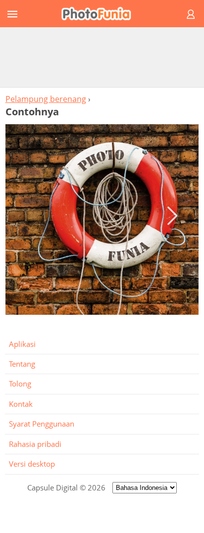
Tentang (22, 364)
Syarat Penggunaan (41, 424)
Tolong (20, 383)
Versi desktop (32, 464)
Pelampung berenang (45, 99)
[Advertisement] (102, 57)
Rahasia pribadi (35, 444)
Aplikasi (22, 344)
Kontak (21, 404)
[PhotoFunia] (100, 13)
